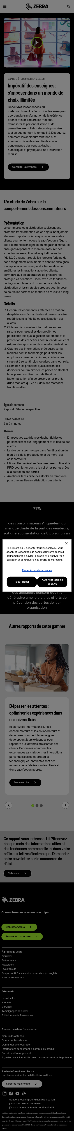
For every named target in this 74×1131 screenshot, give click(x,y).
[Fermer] (66, 543)
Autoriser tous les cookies (52, 582)
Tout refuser (21, 582)
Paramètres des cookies (37, 570)
